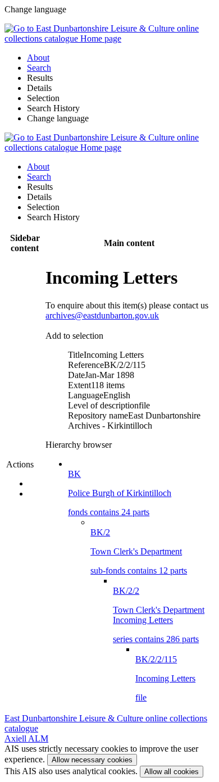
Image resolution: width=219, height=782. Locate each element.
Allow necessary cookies (92, 760)
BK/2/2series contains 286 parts (158, 615)
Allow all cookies (171, 771)
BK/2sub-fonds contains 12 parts (138, 551)
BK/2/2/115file (165, 678)
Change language (58, 118)
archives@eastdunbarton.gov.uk (102, 315)
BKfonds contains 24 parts (119, 493)
